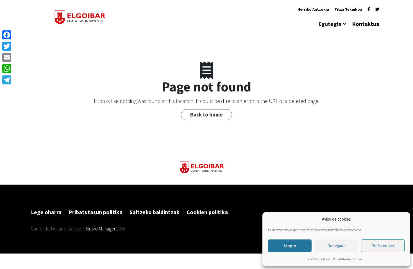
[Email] (6, 57)
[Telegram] (6, 80)
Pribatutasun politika (347, 259)
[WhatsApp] (6, 68)
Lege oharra (46, 212)
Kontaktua (365, 23)
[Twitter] (377, 9)
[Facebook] (369, 9)
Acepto (289, 245)
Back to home (206, 114)
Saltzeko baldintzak (155, 212)
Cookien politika (319, 259)
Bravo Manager (100, 229)
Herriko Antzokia (313, 9)
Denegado (336, 245)
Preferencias (382, 245)
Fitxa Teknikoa (348, 9)
